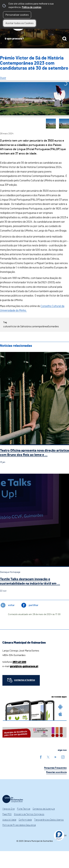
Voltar (11, 605)
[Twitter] (48, 757)
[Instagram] (63, 757)
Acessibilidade (9, 820)
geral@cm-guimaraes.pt (24, 666)
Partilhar (33, 605)
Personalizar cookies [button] (17, 15)
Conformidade (25, 820)
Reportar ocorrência (56, 772)
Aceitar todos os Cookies (19, 23)
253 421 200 (19, 662)
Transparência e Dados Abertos (49, 820)
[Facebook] (40, 757)
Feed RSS (7, 814)
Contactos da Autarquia (44, 809)
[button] (51, 124)
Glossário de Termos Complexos (29, 814)
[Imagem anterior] (6, 100)
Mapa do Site (8, 809)
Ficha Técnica (23, 809)
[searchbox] (34, 39)
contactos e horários (24, 680)
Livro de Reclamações (12, 799)
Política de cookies (31, 7)
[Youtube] (55, 757)
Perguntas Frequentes (55, 768)
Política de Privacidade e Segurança (19, 825)
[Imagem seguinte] (62, 100)
